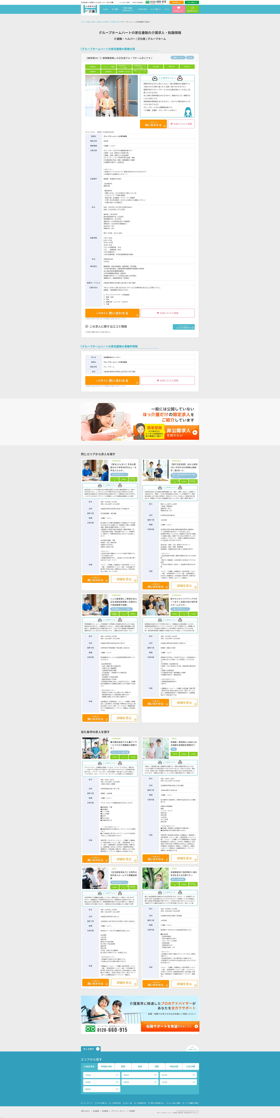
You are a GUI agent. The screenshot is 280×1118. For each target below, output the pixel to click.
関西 (157, 1066)
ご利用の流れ (142, 9)
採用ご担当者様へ (138, 2)
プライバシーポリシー (118, 1111)
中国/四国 (173, 1066)
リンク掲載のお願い (192, 1103)
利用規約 (132, 1111)
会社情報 (96, 1111)
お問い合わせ (85, 1111)
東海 (140, 1066)
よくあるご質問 (125, 2)
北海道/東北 (89, 1066)
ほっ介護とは (156, 9)
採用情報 (105, 1111)
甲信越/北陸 (106, 1066)
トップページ (88, 1103)
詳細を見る (124, 579)
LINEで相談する (192, 2)
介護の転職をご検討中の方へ (128, 9)
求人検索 (115, 9)
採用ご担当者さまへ (158, 1103)
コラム (166, 9)
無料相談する (176, 2)
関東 (123, 1066)
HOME (105, 9)
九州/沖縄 (190, 1066)
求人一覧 (129, 1103)
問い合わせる (112, 313)
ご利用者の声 (141, 1103)
